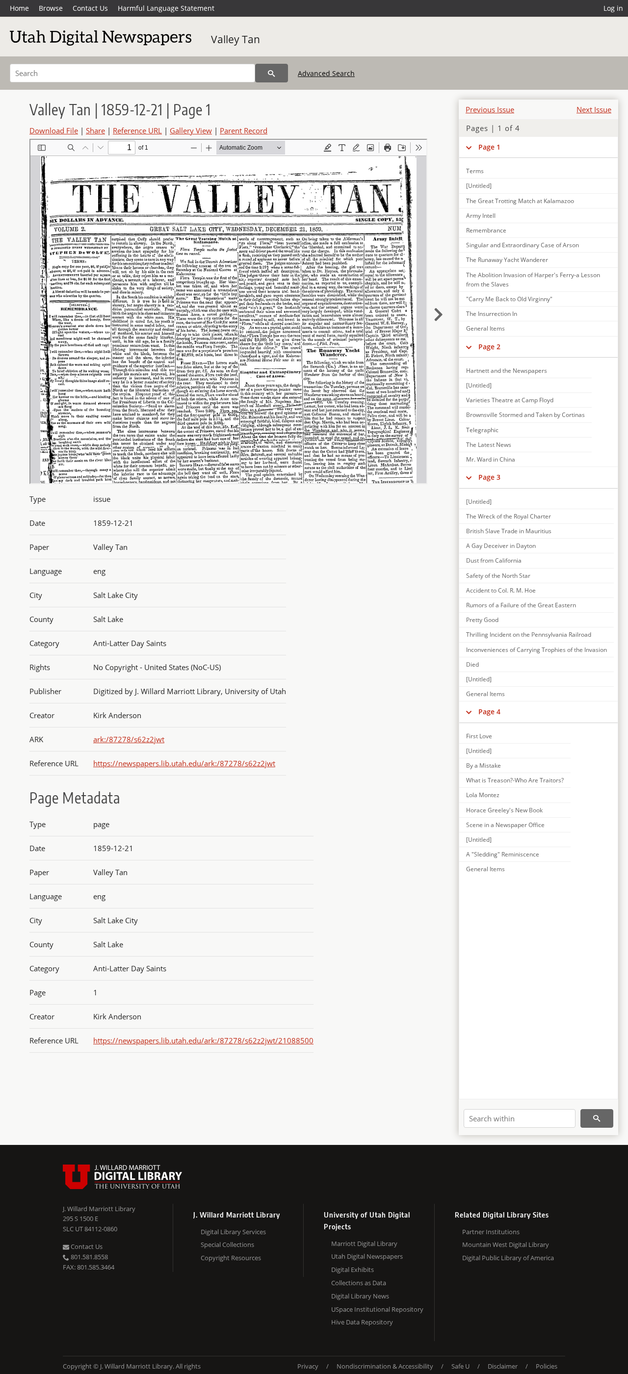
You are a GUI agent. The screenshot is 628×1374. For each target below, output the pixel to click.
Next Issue (593, 109)
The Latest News (488, 445)
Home (19, 8)
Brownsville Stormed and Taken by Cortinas (525, 415)
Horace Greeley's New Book (504, 810)
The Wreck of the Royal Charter (508, 516)
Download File (53, 130)
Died (472, 664)
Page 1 (489, 147)
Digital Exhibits (352, 1269)
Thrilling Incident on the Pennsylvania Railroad (528, 634)
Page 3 (489, 477)
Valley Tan (235, 39)
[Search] (271, 73)
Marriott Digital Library (364, 1243)
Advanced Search (326, 73)
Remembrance (486, 230)
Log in (613, 8)
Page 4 (489, 711)
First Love (479, 736)
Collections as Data (358, 1282)
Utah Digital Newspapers (367, 1256)
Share (95, 130)
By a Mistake (483, 765)
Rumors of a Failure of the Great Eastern (521, 605)
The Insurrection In (491, 314)
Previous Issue (490, 109)
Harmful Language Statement (166, 8)
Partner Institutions (491, 1231)
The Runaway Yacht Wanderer (507, 260)
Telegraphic (482, 430)
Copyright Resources (231, 1257)
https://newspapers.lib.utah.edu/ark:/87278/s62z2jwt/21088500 (203, 1040)
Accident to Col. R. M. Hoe (501, 590)
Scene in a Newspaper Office (505, 825)
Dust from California (494, 560)
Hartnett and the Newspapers (506, 370)
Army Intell (481, 215)
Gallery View (191, 130)
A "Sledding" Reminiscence (502, 854)
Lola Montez (482, 795)
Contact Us (90, 8)
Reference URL (137, 130)
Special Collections (227, 1244)
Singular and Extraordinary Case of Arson (522, 245)
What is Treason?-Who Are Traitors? (515, 780)
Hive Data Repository (362, 1322)
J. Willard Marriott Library (99, 1208)
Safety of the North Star (498, 575)
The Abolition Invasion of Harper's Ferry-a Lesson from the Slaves (533, 279)
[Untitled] (479, 185)
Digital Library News (360, 1296)
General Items (485, 328)
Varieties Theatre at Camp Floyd (509, 400)
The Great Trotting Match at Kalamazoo (520, 201)
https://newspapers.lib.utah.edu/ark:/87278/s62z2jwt (184, 763)
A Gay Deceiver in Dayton (501, 546)
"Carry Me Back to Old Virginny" (509, 299)
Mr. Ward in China (490, 459)
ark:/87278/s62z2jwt (128, 739)
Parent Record (243, 130)
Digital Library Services (233, 1231)
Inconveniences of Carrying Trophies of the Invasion (536, 650)
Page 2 (489, 346)
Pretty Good (482, 620)
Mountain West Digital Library (505, 1244)
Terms (475, 171)
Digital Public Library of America (508, 1257)
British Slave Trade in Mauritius (508, 531)
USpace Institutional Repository (377, 1309)
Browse (51, 8)
